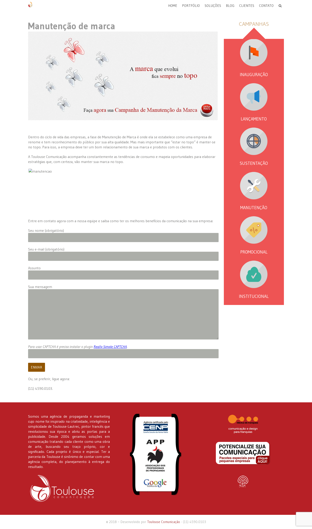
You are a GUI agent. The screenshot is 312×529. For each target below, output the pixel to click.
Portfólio (191, 5)
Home (172, 5)
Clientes (246, 5)
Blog (230, 5)
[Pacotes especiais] (243, 453)
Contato (266, 5)
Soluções (213, 5)
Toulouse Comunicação (163, 522)
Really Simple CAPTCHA (110, 346)
